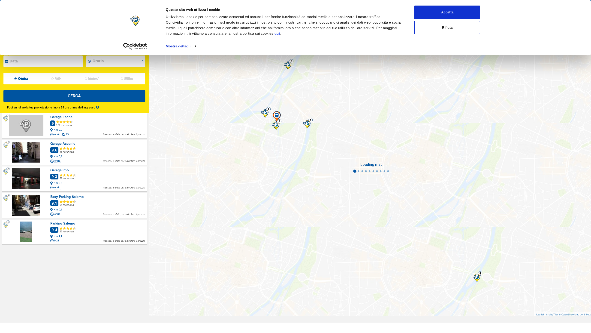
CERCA (74, 95)
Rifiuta (447, 27)
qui (277, 33)
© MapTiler (552, 314)
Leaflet (540, 314)
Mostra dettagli (178, 46)
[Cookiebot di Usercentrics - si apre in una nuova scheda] (135, 46)
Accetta (447, 12)
